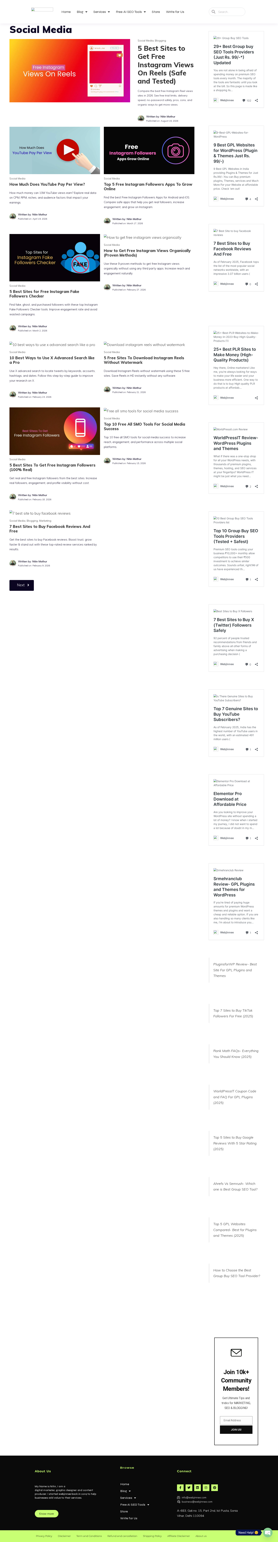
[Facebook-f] (180, 1487)
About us (201, 1536)
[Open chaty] (268, 1532)
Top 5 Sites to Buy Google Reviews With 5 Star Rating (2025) (235, 1143)
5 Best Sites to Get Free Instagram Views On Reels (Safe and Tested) (166, 64)
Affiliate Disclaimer (178, 1536)
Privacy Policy (44, 1536)
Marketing (45, 520)
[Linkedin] (197, 1487)
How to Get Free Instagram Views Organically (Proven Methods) (147, 253)
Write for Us (175, 12)
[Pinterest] (214, 1487)
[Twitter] (189, 1487)
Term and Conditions (89, 1536)
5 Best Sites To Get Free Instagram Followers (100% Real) (52, 467)
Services (99, 12)
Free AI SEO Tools (129, 12)
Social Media (146, 40)
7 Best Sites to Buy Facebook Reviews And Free (49, 528)
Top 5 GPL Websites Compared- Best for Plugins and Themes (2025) (235, 1230)
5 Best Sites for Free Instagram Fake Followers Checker (44, 293)
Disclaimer (64, 1536)
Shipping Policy (152, 1536)
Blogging (160, 40)
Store (156, 12)
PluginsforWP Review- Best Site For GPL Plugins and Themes (235, 970)
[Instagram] (206, 1487)
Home (66, 12)
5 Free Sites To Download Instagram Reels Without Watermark (144, 360)
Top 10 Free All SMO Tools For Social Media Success (144, 426)
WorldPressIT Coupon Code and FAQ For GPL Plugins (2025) (234, 1097)
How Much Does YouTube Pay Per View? (47, 184)
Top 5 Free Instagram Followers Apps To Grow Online (148, 186)
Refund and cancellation (122, 1536)
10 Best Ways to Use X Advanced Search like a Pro (52, 360)
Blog (80, 12)
